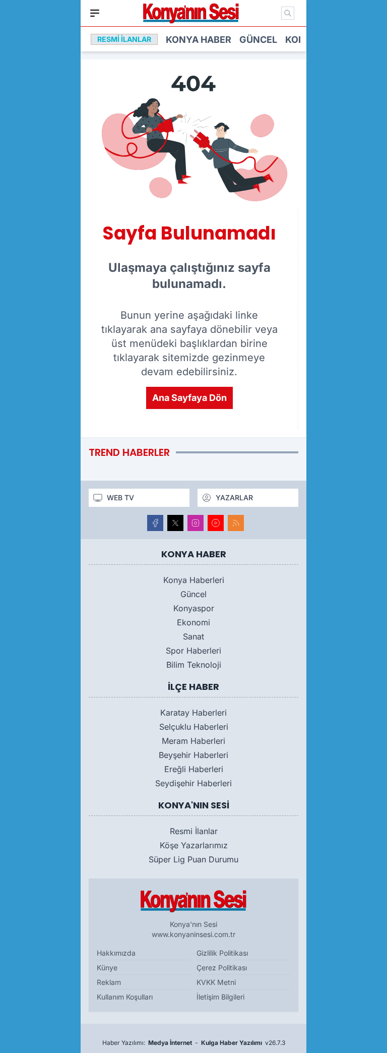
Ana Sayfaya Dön (189, 397)
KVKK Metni (216, 982)
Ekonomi (193, 622)
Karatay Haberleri (193, 713)
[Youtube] (216, 523)
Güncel (258, 39)
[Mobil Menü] (95, 13)
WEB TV (120, 497)
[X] (175, 523)
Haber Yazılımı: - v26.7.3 (193, 1042)
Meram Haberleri (193, 741)
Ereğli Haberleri (193, 769)
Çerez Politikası (222, 967)
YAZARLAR (234, 497)
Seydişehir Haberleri (193, 783)
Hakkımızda (116, 953)
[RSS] (236, 523)
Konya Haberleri (193, 580)
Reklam (109, 982)
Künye (107, 967)
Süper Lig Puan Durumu (193, 859)
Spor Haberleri (193, 651)
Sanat (193, 636)
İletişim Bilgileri (220, 996)
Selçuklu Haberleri (193, 727)
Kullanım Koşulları (125, 996)
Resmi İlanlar (194, 831)
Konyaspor (193, 608)
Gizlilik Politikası (222, 953)
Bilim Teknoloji (193, 665)
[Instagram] (195, 523)
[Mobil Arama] (287, 13)
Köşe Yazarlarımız (194, 845)
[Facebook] (155, 523)
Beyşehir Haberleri (193, 755)
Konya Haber (198, 39)
